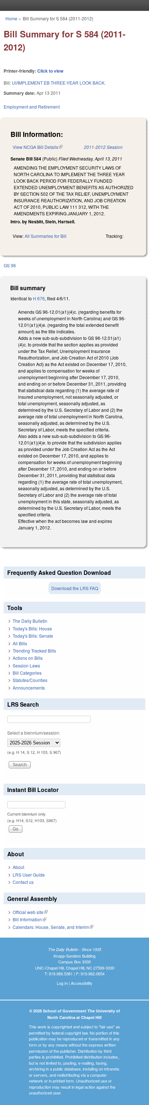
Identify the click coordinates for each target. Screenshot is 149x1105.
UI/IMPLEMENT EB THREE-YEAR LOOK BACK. (59, 83)
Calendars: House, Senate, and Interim (53, 927)
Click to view (50, 71)
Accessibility (82, 983)
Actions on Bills (28, 658)
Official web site (30, 912)
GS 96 (10, 265)
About (18, 867)
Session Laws (26, 665)
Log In (62, 983)
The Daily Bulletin (30, 621)
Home (11, 18)
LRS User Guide (29, 875)
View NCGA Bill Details (38, 147)
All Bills (20, 643)
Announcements (29, 687)
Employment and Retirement (32, 106)
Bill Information (29, 919)
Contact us (23, 882)
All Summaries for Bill (46, 236)
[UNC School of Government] (72, 5)
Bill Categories (27, 673)
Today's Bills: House (32, 628)
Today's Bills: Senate (33, 636)
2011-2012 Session (103, 147)
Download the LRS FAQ (74, 588)
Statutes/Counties (30, 680)
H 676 (39, 298)
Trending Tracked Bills (34, 650)
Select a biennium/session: (33, 733)
